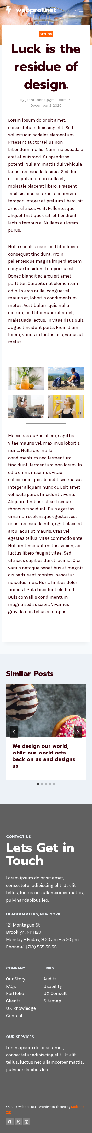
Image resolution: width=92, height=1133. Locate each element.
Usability (52, 986)
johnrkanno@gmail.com (46, 100)
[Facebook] (10, 1121)
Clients (13, 1001)
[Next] (78, 732)
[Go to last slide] (14, 732)
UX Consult (55, 993)
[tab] (38, 784)
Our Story (15, 979)
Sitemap (52, 1001)
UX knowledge (21, 1008)
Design (46, 34)
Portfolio (15, 993)
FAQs (11, 986)
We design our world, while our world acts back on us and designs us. (43, 756)
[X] (18, 1121)
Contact (14, 1015)
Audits (50, 979)
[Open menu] (81, 10)
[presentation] (46, 710)
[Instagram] (26, 1121)
